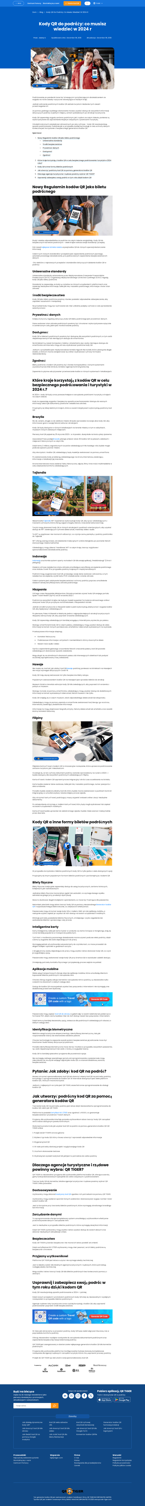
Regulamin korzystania (122, 1460)
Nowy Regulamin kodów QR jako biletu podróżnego (59, 138)
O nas (76, 1458)
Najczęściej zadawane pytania (26, 1458)
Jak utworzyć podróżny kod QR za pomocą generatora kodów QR (65, 170)
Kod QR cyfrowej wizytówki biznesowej (85, 1423)
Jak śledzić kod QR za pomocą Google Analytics (31, 1437)
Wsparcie (55, 1455)
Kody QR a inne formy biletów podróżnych (55, 166)
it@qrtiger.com (56, 1458)
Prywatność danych (51, 148)
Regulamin (117, 1458)
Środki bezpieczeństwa (52, 144)
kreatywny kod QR (63, 1194)
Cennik (77, 1465)
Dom (34, 12)
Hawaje (69, 668)
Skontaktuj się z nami (22, 1460)
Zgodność (46, 155)
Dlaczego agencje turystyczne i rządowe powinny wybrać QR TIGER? (66, 174)
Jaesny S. (42, 38)
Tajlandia (47, 521)
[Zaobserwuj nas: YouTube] (71, 1395)
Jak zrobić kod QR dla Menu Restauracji (58, 1435)
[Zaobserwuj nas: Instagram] (78, 1395)
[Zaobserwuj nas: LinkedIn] (65, 1395)
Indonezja (36, 560)
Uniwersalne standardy (52, 140)
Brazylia (56, 439)
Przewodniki (19, 1455)
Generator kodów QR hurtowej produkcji (112, 1423)
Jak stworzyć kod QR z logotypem (112, 1429)
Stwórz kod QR (73, 3)
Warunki (117, 1455)
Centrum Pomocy (20, 1463)
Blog (41, 12)
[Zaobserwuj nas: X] (90, 1395)
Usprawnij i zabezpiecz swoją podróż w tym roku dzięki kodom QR (64, 177)
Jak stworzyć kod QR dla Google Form (86, 1429)
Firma (77, 1455)
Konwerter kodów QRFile (86, 1434)
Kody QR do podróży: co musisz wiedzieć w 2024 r (67, 12)
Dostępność (47, 151)
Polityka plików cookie (122, 1465)
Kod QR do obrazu (62, 1014)
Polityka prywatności (121, 1463)
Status (77, 1460)
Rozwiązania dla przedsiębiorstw (87, 1463)
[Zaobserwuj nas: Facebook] (84, 1395)
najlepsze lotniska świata (51, 247)
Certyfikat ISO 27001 (58, 1112)
